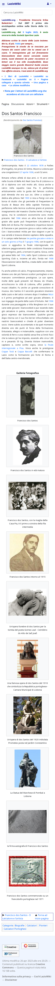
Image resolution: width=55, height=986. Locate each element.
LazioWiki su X (26, 79)
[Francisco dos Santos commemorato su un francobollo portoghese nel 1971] (27, 871)
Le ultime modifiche (20, 85)
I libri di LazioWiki (16, 76)
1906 (18, 218)
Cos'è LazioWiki (42, 976)
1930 (31, 172)
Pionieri (43, 925)
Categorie (8, 925)
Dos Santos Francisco (32, 120)
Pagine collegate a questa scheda (25, 81)
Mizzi (50, 294)
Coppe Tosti (8, 351)
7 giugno (29, 241)
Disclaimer (11, 979)
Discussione (17, 104)
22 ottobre (32, 165)
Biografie (19, 925)
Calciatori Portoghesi (15, 928)
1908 (36, 241)
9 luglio (27, 32)
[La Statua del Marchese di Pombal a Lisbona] (27, 768)
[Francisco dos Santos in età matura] (27, 446)
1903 (27, 198)
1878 (41, 165)
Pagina (5, 104)
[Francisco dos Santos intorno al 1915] (28, 552)
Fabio (18, 43)
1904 (23, 255)
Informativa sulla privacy (16, 976)
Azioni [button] (29, 104)
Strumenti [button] (42, 104)
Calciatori (32, 925)
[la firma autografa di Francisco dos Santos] (27, 821)
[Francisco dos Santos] (27, 396)
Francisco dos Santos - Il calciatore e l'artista (25, 159)
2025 (35, 32)
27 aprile (24, 172)
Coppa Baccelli (25, 351)
